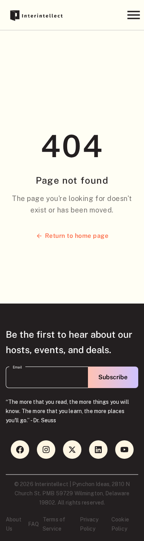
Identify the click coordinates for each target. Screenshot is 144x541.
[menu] (133, 15)
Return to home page (76, 235)
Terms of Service (54, 524)
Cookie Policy (120, 524)
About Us (14, 524)
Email (17, 367)
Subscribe (112, 377)
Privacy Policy (89, 524)
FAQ (33, 524)
